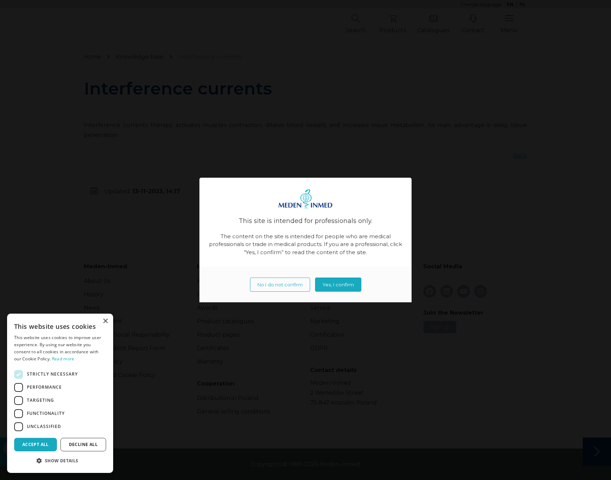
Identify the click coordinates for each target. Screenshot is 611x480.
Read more (63, 359)
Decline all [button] (83, 444)
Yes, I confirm (338, 284)
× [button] (105, 321)
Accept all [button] (35, 444)
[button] (60, 461)
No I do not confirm (280, 284)
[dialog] (60, 393)
